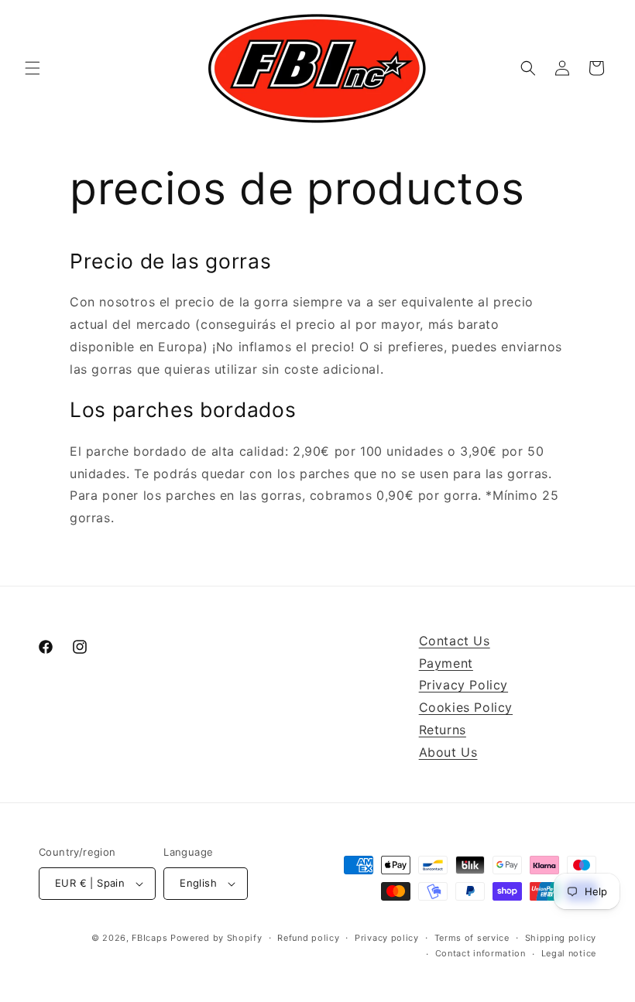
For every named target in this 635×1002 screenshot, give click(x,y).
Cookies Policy (466, 707)
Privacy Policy (463, 685)
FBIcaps (149, 937)
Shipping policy (561, 937)
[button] (32, 68)
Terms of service (472, 937)
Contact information (480, 953)
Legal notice (568, 953)
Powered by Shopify (216, 937)
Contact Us (454, 640)
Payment (446, 663)
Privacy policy (387, 937)
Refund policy (308, 937)
